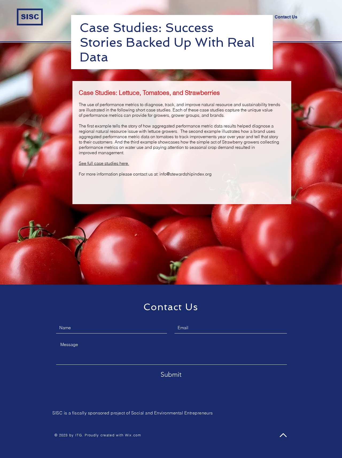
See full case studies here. (104, 163)
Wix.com (133, 435)
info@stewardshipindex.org (186, 174)
